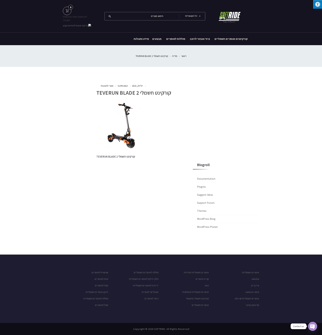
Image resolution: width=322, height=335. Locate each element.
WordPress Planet (207, 226)
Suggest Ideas (205, 194)
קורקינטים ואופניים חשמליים (231, 38)
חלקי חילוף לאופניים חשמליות (143, 278)
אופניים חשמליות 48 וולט (247, 298)
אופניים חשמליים (200, 305)
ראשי (183, 56)
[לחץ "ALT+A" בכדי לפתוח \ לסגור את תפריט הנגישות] (317, 4)
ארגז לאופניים (101, 278)
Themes (201, 210)
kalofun (255, 278)
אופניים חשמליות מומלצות (195, 292)
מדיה (174, 56)
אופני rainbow (252, 292)
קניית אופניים (202, 278)
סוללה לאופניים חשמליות (95, 298)
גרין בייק (255, 285)
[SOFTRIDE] (229, 15)
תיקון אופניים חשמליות (97, 292)
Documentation (206, 178)
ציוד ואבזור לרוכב (200, 38)
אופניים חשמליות (250, 272)
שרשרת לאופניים (100, 272)
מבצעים (157, 38)
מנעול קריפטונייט (150, 292)
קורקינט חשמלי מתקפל (197, 298)
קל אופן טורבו (252, 305)
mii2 (207, 285)
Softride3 (123, 85)
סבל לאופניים (101, 285)
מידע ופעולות (141, 38)
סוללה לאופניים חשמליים (146, 272)
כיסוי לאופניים (151, 298)
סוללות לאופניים (175, 38)
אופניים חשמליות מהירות (196, 272)
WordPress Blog (206, 218)
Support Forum (205, 202)
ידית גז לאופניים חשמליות (145, 285)
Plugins (201, 186)
